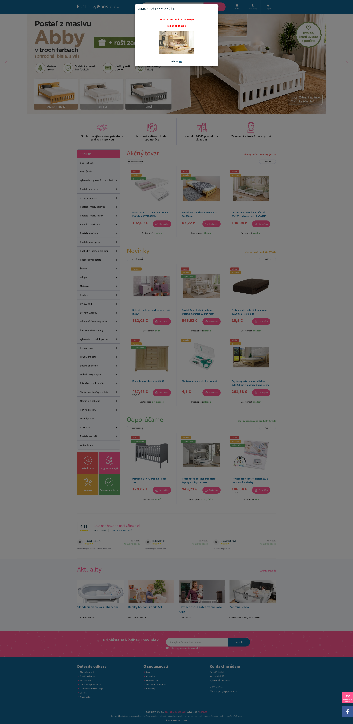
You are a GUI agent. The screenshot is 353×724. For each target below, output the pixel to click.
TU (180, 61)
